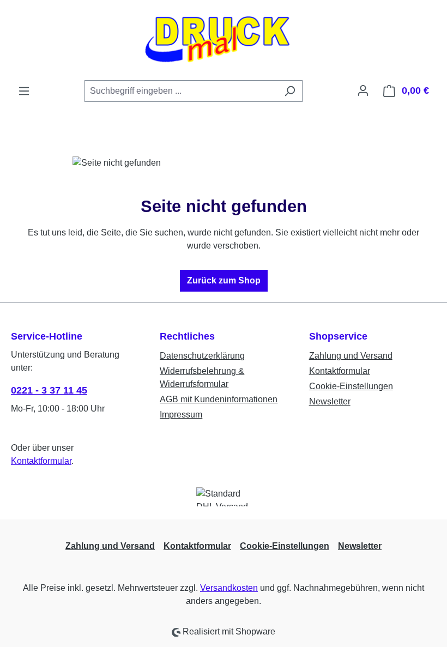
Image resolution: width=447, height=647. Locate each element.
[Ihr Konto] (363, 90)
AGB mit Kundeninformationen (218, 399)
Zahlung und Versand (350, 355)
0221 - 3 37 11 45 (49, 390)
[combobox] (180, 91)
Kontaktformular (41, 460)
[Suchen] (290, 91)
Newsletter (330, 401)
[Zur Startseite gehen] (223, 39)
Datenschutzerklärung (202, 355)
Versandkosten (229, 587)
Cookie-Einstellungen (351, 386)
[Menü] (24, 91)
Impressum (181, 414)
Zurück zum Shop (224, 280)
